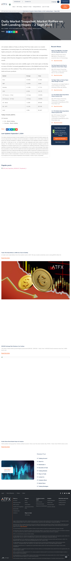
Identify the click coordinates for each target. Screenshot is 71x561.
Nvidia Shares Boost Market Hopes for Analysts (12, 441)
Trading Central (62, 504)
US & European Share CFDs (29, 507)
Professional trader (40, 503)
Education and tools (63, 498)
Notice (23, 493)
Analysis (49, 498)
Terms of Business (10, 493)
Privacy (18, 493)
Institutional (17, 1)
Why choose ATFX (17, 502)
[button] (7, 32)
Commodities (27, 504)
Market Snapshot (17, 11)
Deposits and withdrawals (41, 506)
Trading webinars (62, 500)
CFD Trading (19, 6)
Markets (27, 498)
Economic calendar (51, 506)
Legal (2, 493)
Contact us (15, 512)
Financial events (50, 504)
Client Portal (65, 1)
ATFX (2, 11)
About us (15, 498)
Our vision (15, 500)
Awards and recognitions (18, 506)
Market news (50, 502)
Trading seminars (62, 502)
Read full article (58, 60)
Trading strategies (51, 500)
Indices (26, 502)
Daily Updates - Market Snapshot (32, 28)
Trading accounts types (40, 499)
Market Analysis (8, 11)
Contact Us (28, 1)
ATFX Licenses (16, 504)
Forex (26, 500)
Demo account (39, 501)
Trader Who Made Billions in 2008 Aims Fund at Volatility (14, 252)
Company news (16, 510)
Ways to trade (28, 512)
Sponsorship (15, 508)
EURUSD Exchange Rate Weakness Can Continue (12, 346)
